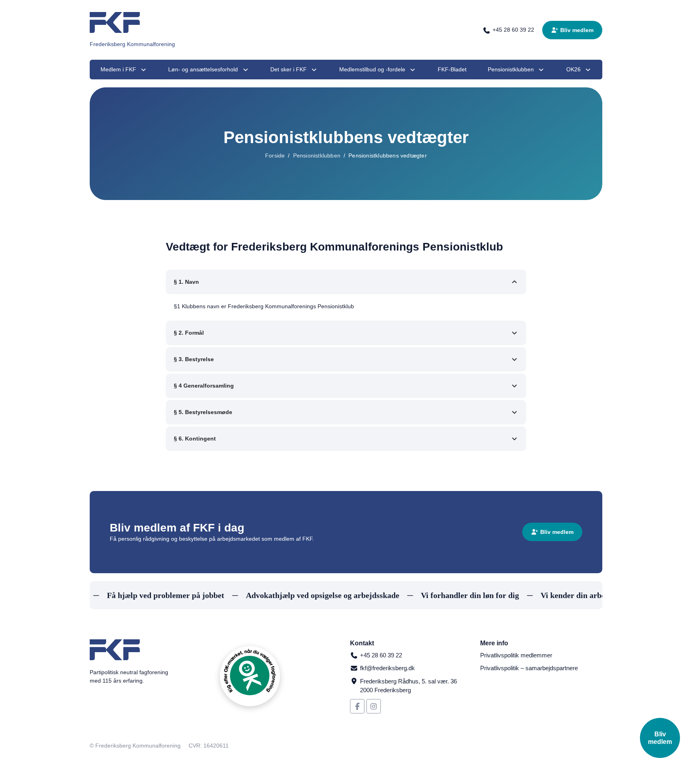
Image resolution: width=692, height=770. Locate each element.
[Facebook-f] (357, 706)
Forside (275, 155)
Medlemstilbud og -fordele (372, 69)
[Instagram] (373, 706)
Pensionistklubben (316, 155)
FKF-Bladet (452, 69)
